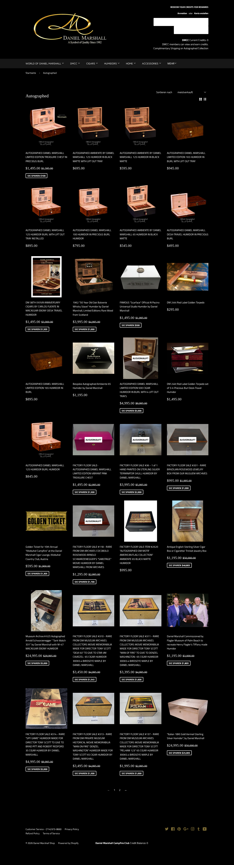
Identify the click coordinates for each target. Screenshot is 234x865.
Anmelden (182, 13)
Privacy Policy (72, 829)
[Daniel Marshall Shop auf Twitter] (167, 829)
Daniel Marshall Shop (44, 843)
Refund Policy (32, 833)
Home (130, 63)
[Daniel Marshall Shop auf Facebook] (173, 829)
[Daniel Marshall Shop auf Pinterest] (179, 829)
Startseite (31, 73)
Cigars (91, 63)
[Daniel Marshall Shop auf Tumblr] (198, 829)
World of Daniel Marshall (44, 63)
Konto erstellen (201, 13)
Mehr (170, 63)
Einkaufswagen (194, 29)
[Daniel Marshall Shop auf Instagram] (193, 829)
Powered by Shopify (68, 843)
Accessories (150, 63)
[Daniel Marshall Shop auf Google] (185, 829)
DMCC (74, 63)
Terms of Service (51, 833)
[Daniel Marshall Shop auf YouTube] (205, 829)
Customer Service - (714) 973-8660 (43, 829)
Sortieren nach (164, 92)
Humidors (111, 63)
